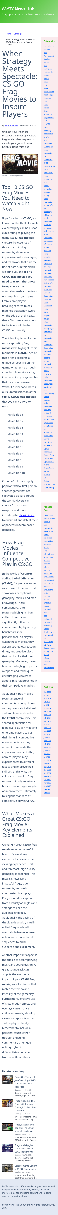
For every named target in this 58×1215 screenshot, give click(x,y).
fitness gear (48, 384)
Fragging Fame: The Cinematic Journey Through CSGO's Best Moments (26, 1105)
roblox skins (48, 573)
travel (46, 127)
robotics (47, 586)
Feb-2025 (47, 776)
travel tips (47, 410)
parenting (47, 374)
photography (48, 147)
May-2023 (47, 698)
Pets (45, 66)
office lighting (49, 419)
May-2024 (47, 767)
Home (8, 33)
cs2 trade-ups (49, 554)
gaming (46, 195)
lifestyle (46, 371)
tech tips (47, 358)
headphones (48, 426)
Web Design (48, 95)
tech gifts (47, 257)
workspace (48, 263)
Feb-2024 (47, 744)
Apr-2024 (47, 763)
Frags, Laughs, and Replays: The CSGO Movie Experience (24, 1128)
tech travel (48, 387)
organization (48, 422)
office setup (48, 332)
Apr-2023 (47, 721)
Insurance (47, 98)
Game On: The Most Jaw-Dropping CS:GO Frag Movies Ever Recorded (25, 1082)
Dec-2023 (47, 692)
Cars (45, 101)
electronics (48, 416)
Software (47, 49)
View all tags (49, 668)
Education (47, 75)
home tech (48, 445)
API (45, 478)
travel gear (48, 273)
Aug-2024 (47, 731)
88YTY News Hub (18, 9)
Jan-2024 (47, 705)
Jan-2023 (47, 695)
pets (45, 551)
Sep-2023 (47, 760)
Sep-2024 (47, 708)
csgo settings (48, 541)
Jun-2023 (47, 757)
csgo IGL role (48, 583)
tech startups (48, 557)
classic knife (26, 515)
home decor (48, 354)
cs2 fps (46, 547)
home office (48, 189)
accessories (48, 351)
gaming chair (48, 651)
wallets (46, 439)
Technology (48, 69)
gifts (45, 182)
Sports (46, 104)
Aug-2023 (47, 747)
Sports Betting (49, 393)
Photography (48, 72)
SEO (45, 85)
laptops (46, 319)
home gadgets (49, 328)
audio (46, 309)
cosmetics (47, 544)
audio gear (48, 299)
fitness (46, 186)
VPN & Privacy (49, 487)
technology (48, 114)
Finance (46, 82)
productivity (48, 276)
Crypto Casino (49, 458)
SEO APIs (47, 124)
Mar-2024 (47, 728)
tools (45, 390)
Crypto (46, 448)
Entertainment (49, 46)
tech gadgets (48, 241)
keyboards (47, 413)
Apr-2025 (47, 779)
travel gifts (48, 286)
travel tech (48, 442)
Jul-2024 (47, 750)
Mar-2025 (47, 783)
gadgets (47, 192)
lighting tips (48, 215)
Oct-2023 (47, 754)
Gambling (47, 130)
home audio (48, 228)
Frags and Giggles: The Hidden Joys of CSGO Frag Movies (24, 1148)
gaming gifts (48, 205)
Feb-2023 (47, 718)
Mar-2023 (47, 734)
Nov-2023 (47, 741)
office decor (48, 244)
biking (46, 254)
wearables (47, 260)
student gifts (48, 283)
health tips (47, 225)
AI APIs (46, 137)
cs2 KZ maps (48, 642)
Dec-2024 (47, 773)
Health (46, 78)
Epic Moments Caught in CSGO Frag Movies (26, 1167)
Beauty (46, 62)
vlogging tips (48, 296)
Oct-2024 (47, 724)
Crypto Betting (49, 468)
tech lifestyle (48, 435)
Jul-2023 (47, 737)
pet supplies (48, 367)
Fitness (46, 108)
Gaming (17, 33)
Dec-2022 (47, 711)
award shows (48, 515)
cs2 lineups (48, 538)
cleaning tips (48, 348)
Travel (46, 111)
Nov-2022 (47, 770)
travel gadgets (49, 280)
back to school (49, 231)
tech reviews (48, 134)
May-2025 (47, 786)
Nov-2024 (47, 715)
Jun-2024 (47, 702)
